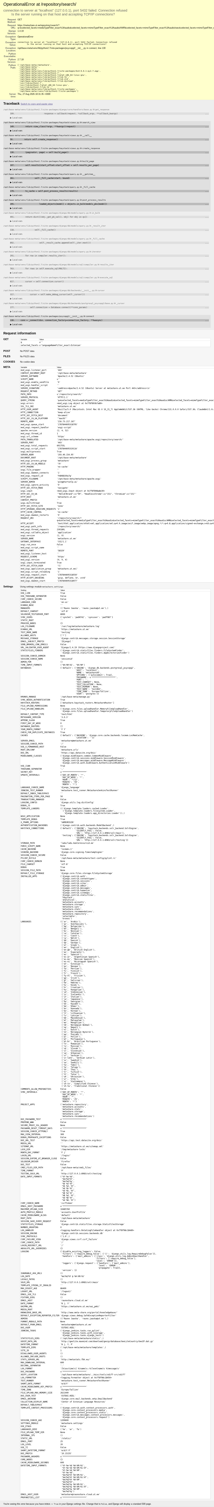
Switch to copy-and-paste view (37, 104)
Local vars (16, 117)
